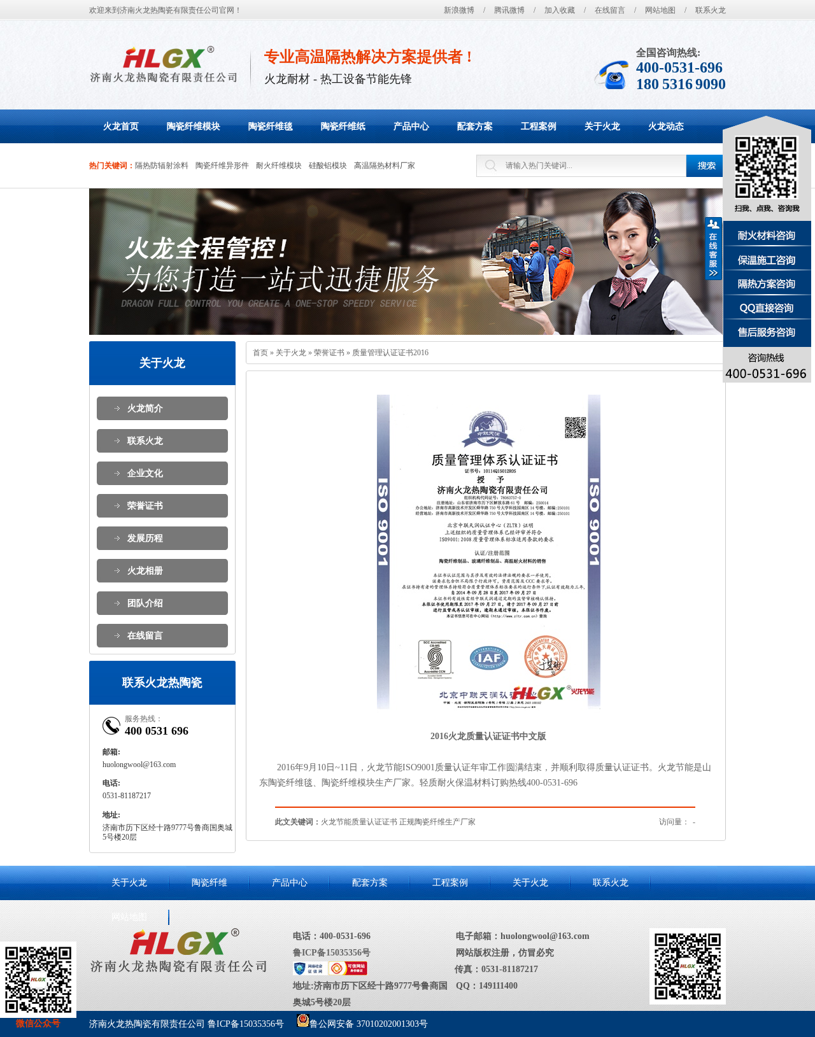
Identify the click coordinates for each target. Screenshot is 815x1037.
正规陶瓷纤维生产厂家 (437, 821)
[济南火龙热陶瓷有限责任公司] (163, 64)
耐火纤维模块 (279, 165)
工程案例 (450, 882)
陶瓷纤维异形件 (222, 165)
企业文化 (145, 473)
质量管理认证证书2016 (390, 352)
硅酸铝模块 (328, 165)
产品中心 (290, 882)
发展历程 (145, 538)
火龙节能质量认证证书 (359, 821)
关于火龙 (291, 352)
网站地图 (660, 10)
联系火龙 (710, 10)
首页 (260, 352)
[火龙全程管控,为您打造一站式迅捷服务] (407, 261)
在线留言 (610, 10)
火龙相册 (145, 570)
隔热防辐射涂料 (161, 165)
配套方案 (370, 882)
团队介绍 (145, 603)
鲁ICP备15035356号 (332, 952)
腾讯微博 (509, 10)
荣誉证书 (145, 506)
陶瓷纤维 (209, 882)
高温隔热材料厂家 (384, 165)
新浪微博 (459, 10)
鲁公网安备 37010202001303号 (368, 1024)
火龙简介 (145, 408)
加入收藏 (559, 10)
